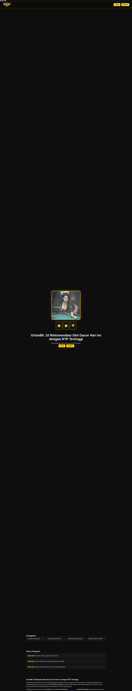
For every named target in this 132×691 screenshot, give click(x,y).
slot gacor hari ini (72, 689)
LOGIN (117, 4)
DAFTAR (125, 4)
